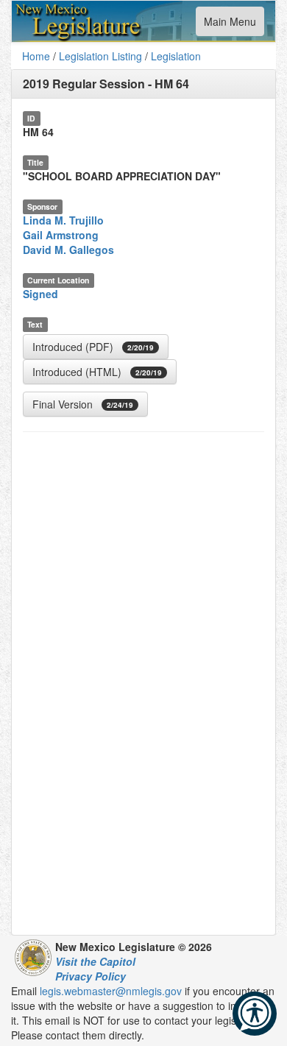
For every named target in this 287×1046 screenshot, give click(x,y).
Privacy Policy (90, 976)
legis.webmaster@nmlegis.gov (111, 990)
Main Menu (229, 24)
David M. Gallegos (68, 249)
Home (36, 56)
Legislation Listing (100, 56)
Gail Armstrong (61, 234)
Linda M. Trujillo (63, 220)
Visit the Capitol (95, 961)
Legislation (176, 56)
